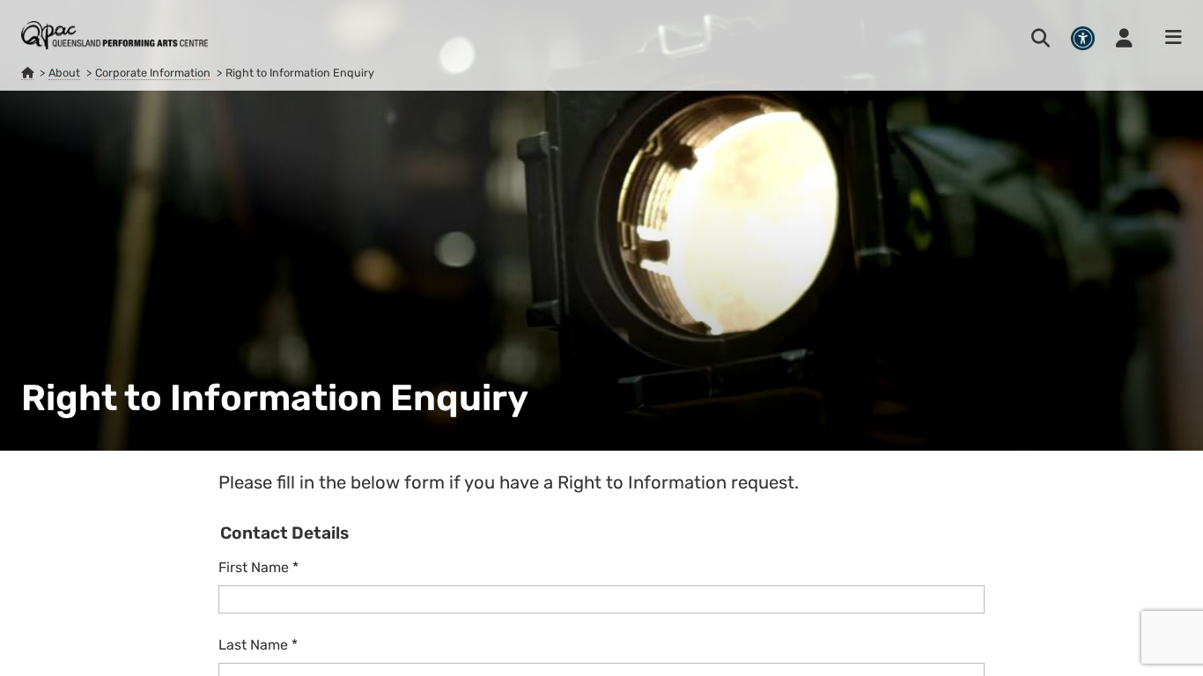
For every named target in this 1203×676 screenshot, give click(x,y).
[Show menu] (1168, 38)
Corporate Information (152, 72)
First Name (258, 567)
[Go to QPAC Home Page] (114, 35)
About (64, 72)
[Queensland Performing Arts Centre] (27, 73)
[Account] (1124, 37)
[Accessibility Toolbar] (1083, 38)
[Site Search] (1040, 37)
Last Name (258, 644)
